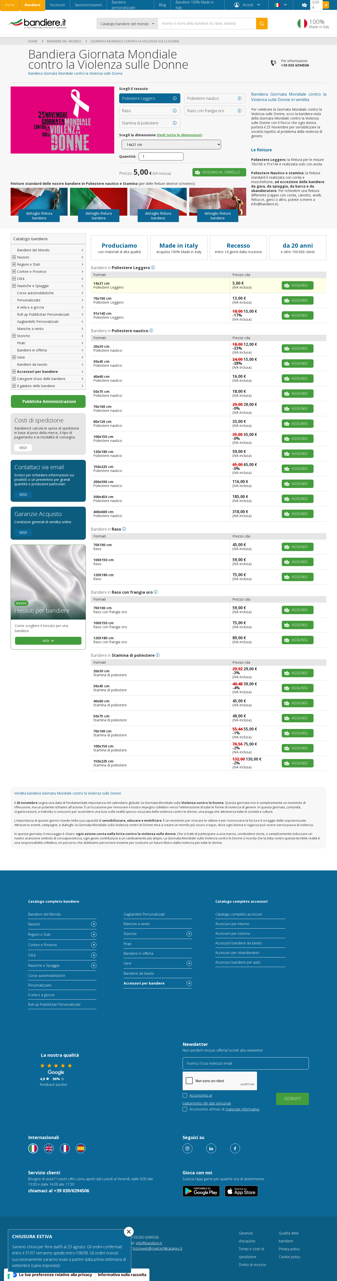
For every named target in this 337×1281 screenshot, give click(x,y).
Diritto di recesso (252, 1264)
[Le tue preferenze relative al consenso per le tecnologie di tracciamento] (8, 1276)
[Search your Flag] (262, 23)
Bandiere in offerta (32, 350)
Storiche (130, 933)
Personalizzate (28, 300)
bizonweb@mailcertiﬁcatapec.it (157, 1248)
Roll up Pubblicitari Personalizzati (43, 314)
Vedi (23, 447)
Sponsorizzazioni (88, 4)
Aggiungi (299, 285)
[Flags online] (49, 1148)
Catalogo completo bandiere (53, 901)
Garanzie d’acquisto (247, 1237)
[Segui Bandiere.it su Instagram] (187, 1148)
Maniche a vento (30, 328)
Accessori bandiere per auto (238, 962)
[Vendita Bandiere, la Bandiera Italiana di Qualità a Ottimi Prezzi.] (37, 23)
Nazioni (34, 924)
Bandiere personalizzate (123, 5)
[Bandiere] (33, 1148)
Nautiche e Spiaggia (43, 965)
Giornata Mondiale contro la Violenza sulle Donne (135, 41)
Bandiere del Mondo (64, 41)
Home (10, 4)
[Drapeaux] (65, 1148)
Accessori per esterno (232, 933)
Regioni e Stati (39, 934)
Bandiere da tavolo (32, 364)
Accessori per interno (232, 923)
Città (32, 955)
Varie (127, 963)
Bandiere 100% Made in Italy (195, 5)
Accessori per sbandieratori (237, 952)
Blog (162, 4)
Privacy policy (289, 1248)
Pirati (21, 343)
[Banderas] (81, 1148)
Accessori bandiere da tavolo (238, 943)
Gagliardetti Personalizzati (37, 321)
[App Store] (241, 1191)
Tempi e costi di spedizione (251, 1252)
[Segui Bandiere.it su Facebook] (235, 1148)
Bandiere (32, 4)
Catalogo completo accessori (241, 901)
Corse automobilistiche (35, 293)
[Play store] (201, 1191)
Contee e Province (42, 944)
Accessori (57, 4)
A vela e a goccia (30, 307)
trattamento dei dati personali (207, 1103)
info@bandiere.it (149, 1243)
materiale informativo (242, 1109)
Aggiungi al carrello (221, 172)
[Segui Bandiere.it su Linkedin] (211, 1148)
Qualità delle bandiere (289, 1237)
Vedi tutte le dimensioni (179, 135)
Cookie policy (289, 1256)
